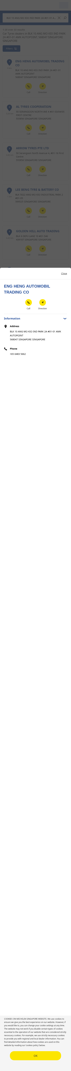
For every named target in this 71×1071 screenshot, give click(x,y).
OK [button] (35, 1056)
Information (12, 318)
